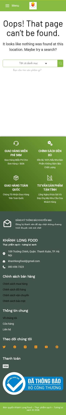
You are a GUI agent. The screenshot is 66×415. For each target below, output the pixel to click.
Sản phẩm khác (13, 107)
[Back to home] (33, 5)
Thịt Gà (8, 119)
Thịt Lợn (8, 126)
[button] (12, 6)
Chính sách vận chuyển (16, 295)
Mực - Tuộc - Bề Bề (15, 94)
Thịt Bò (7, 113)
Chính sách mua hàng (15, 283)
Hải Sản (8, 82)
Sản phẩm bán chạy (16, 100)
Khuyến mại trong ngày (18, 88)
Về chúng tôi (10, 318)
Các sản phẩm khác (15, 75)
